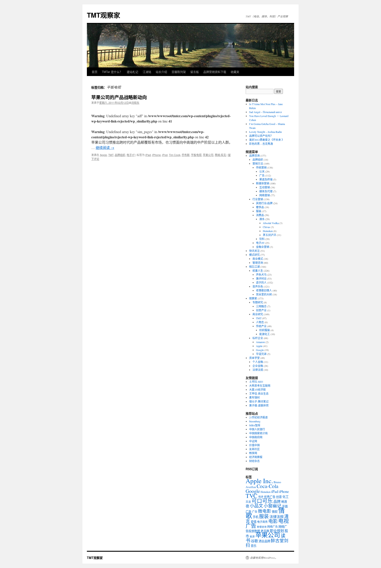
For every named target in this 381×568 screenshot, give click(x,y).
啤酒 (284, 502)
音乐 (253, 546)
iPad (148, 155)
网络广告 (272, 526)
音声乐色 (257, 286)
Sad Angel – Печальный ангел (265, 112)
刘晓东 (135, 102)
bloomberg (254, 421)
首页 (94, 72)
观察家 (253, 298)
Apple (103, 155)
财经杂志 (254, 461)
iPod (165, 155)
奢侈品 (260, 207)
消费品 (260, 215)
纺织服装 (264, 330)
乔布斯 (186, 155)
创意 (279, 497)
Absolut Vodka (271, 223)
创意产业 (261, 310)
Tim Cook (174, 155)
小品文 (256, 506)
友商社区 (254, 449)
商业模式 (257, 258)
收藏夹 (235, 72)
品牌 (276, 501)
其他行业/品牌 (264, 203)
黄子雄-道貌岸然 (259, 405)
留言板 (194, 72)
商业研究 (257, 314)
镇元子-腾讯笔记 (259, 401)
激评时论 (261, 278)
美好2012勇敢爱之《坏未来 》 (266, 139)
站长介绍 (161, 72)
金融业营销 (262, 247)
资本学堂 (254, 358)
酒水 (262, 219)
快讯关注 (254, 250)
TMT (110, 155)
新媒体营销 (262, 183)
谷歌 (254, 540)
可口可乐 (262, 500)
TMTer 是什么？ (112, 72)
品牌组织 (120, 155)
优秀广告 (269, 497)
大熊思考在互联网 (259, 385)
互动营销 (264, 187)
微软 (275, 512)
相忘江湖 (254, 266)
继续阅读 (105, 147)
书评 (260, 497)
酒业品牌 (264, 541)
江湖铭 (147, 72)
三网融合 (261, 306)
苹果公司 (208, 155)
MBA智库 (254, 425)
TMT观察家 (103, 15)
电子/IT (131, 155)
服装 (258, 211)
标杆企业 (257, 338)
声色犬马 (261, 274)
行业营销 (257, 199)
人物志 (260, 322)
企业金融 (257, 366)
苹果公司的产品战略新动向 (119, 97)
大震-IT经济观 (257, 389)
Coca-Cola (267, 486)
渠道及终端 (266, 179)
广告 (262, 175)
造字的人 (261, 282)
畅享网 (253, 453)
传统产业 (261, 326)
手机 (255, 517)
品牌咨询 (254, 155)
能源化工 (264, 334)
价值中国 (254, 445)
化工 (285, 497)
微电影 (264, 511)
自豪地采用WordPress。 (264, 557)
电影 (273, 521)
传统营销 (261, 167)
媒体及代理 (266, 191)
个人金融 (257, 362)
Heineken (268, 231)
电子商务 (262, 521)
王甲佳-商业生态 (259, 393)
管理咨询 (257, 262)
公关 (262, 171)
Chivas (266, 227)
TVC (251, 496)
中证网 (253, 441)
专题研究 (257, 302)
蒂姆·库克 (220, 155)
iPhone (156, 155)
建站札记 (132, 72)
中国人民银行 (257, 429)
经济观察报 (255, 457)
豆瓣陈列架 (179, 72)
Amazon (260, 342)
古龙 (248, 501)
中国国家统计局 (258, 433)
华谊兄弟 (261, 354)
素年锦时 (254, 397)
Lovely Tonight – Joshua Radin (265, 132)
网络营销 (264, 195)
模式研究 (254, 254)
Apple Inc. (259, 480)
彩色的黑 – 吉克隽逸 (261, 143)
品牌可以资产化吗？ (261, 135)
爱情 (253, 522)
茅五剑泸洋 (269, 235)
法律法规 (257, 369)
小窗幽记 (272, 506)
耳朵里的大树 (264, 294)
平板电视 (196, 155)
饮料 (262, 239)
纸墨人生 (257, 270)
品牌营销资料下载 (214, 72)
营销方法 (257, 163)
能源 (252, 536)
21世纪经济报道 (258, 417)
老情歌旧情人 (264, 290)
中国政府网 (255, 437)
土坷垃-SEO (256, 381)
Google (260, 350)
